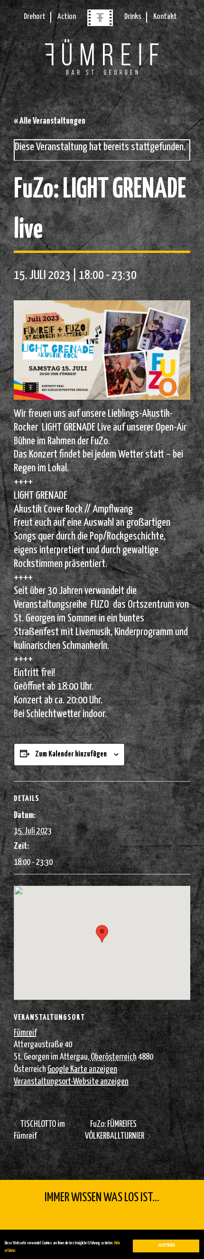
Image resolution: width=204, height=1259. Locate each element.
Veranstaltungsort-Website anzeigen (71, 1081)
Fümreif (25, 1032)
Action (66, 17)
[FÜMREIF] (100, 24)
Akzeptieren (166, 1245)
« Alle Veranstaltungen (49, 121)
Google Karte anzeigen (82, 1069)
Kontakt (165, 17)
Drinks (132, 17)
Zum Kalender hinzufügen (71, 754)
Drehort (35, 17)
